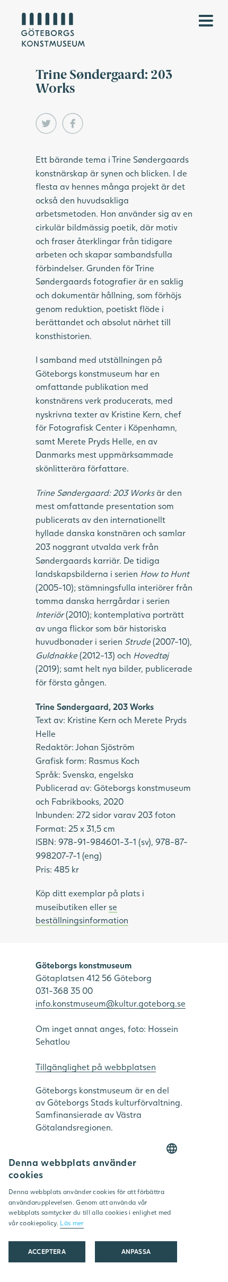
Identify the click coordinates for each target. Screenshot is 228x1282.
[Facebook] (72, 123)
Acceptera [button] (47, 1252)
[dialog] (93, 1208)
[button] (136, 1251)
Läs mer (71, 1223)
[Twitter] (46, 123)
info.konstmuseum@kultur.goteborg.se (111, 1003)
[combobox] (171, 1148)
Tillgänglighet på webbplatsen (96, 1067)
